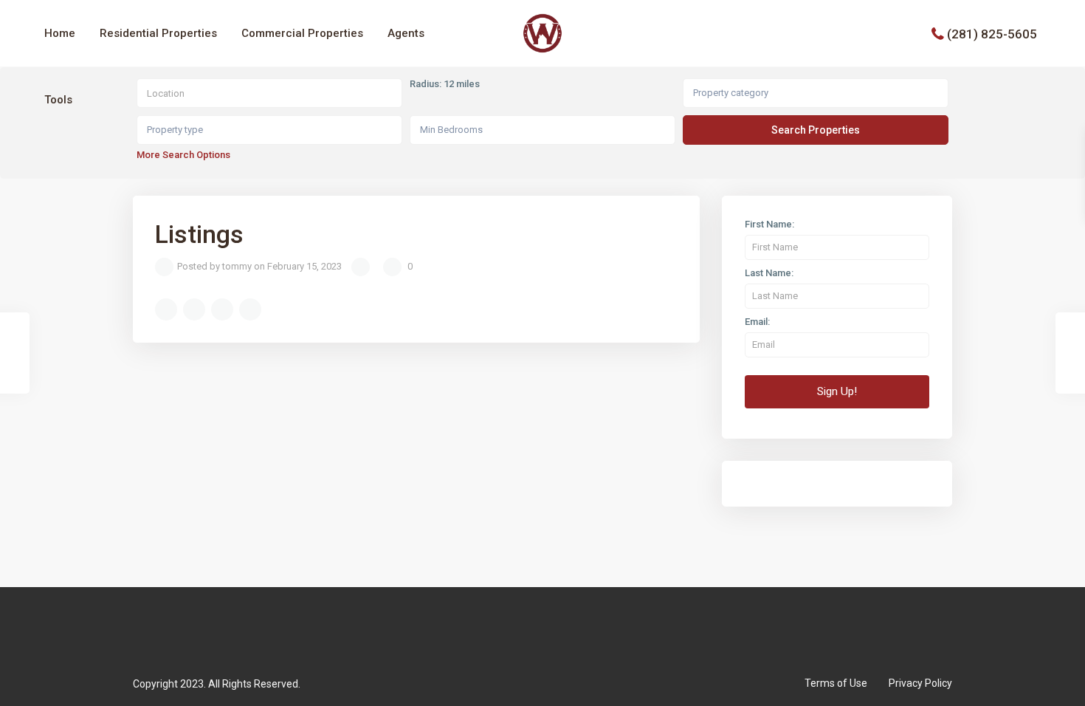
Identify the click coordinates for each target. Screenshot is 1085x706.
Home (59, 33)
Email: (757, 322)
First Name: (769, 224)
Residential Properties (158, 33)
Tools (58, 99)
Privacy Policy (920, 683)
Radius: (445, 84)
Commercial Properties (302, 33)
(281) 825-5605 (992, 33)
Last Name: (769, 273)
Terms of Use (836, 683)
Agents (406, 33)
